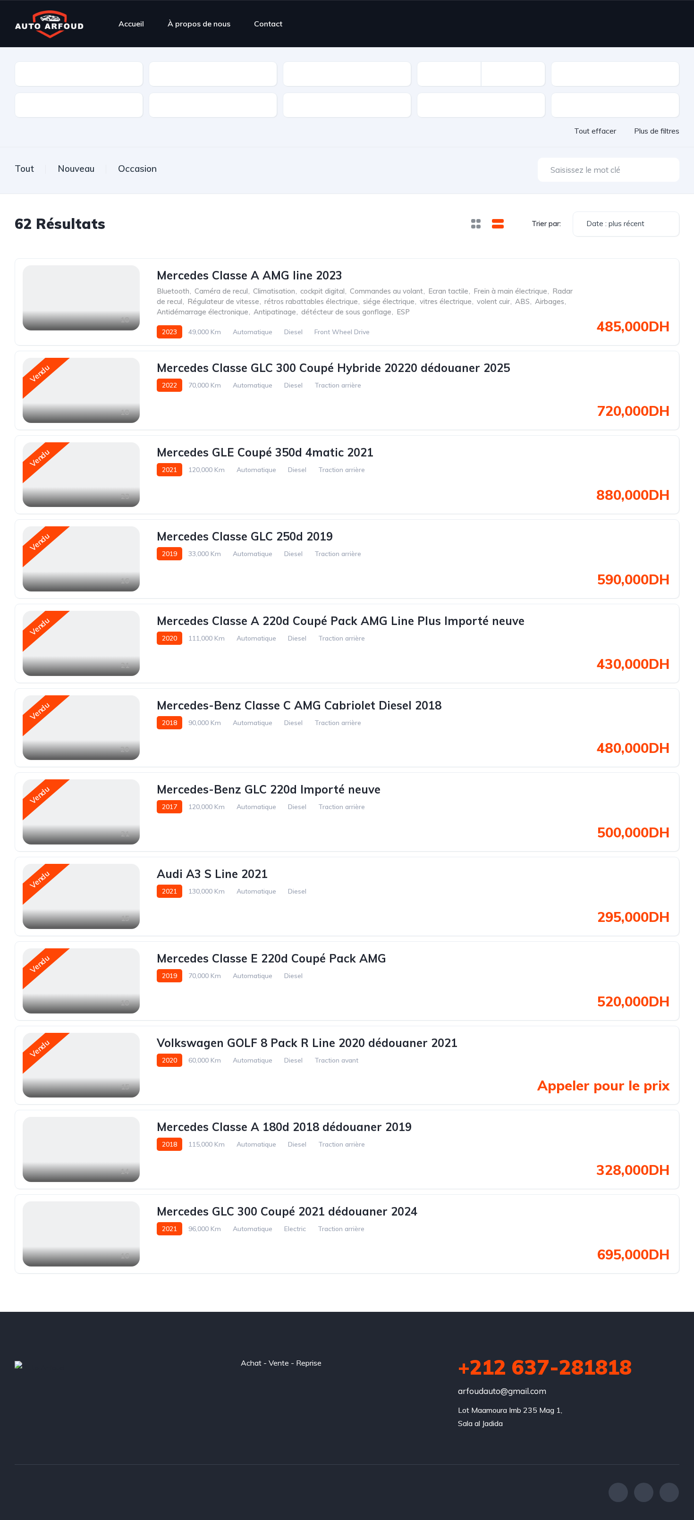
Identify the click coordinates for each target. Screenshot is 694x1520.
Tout (24, 168)
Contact (268, 23)
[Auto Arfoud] (49, 23)
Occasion (137, 168)
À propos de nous (199, 23)
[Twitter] (643, 1492)
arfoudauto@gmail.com (502, 1391)
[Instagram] (669, 1492)
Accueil (131, 23)
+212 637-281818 (545, 1367)
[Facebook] (618, 1492)
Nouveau (76, 168)
